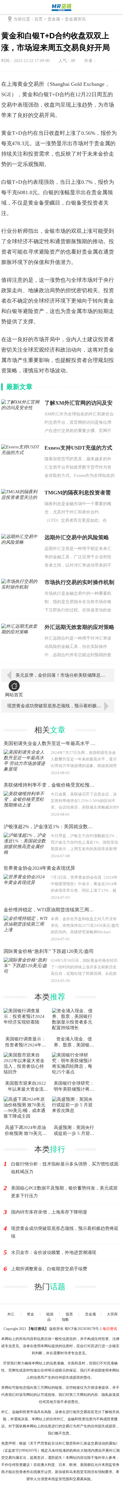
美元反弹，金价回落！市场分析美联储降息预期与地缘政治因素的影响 (61, 675)
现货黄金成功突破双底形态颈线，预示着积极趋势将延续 (60, 705)
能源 (49, 1314)
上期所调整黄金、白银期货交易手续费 (49, 1268)
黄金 (30, 1314)
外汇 (11, 1314)
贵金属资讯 (75, 19)
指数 (65, 1319)
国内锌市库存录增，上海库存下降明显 (49, 1212)
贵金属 (53, 19)
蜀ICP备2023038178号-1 (83, 1329)
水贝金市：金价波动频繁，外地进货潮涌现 (53, 1252)
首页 (38, 19)
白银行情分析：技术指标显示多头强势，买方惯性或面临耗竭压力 (65, 1168)
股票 (69, 1314)
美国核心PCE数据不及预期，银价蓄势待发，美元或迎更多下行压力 (64, 1192)
